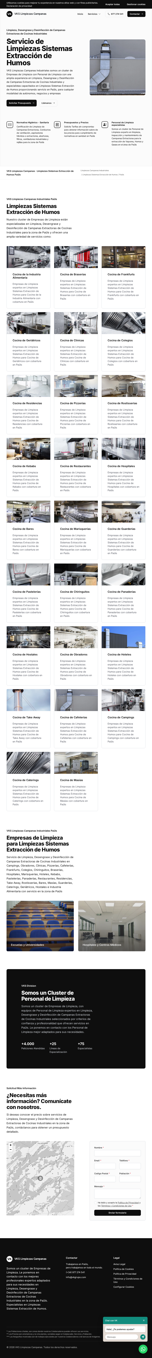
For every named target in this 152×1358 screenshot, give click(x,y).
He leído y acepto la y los (119, 1204)
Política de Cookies (123, 1269)
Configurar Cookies (123, 1286)
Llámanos (47, 103)
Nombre (99, 1147)
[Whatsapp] (143, 1349)
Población (125, 1173)
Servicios (92, 14)
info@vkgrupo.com (76, 1277)
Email (97, 1160)
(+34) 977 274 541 (75, 1272)
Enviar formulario (117, 1212)
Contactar (135, 14)
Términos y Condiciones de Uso (116, 1205)
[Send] (142, 1337)
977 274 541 (117, 14)
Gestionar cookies (136, 4)
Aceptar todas (112, 4)
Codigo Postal (102, 1173)
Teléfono (124, 1160)
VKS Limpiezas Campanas (30, 13)
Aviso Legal (119, 1264)
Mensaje (99, 1186)
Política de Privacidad (128, 1202)
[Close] (143, 1320)
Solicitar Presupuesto (20, 103)
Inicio (80, 14)
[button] (40, 1178)
